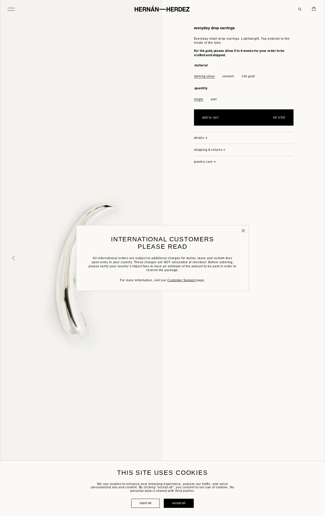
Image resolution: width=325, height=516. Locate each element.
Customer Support (181, 280)
